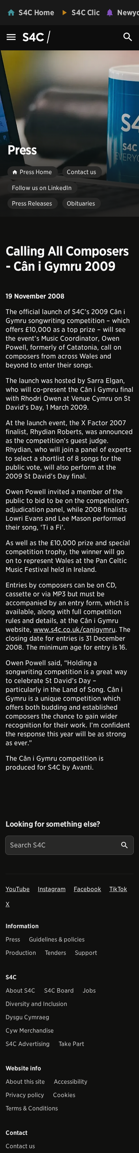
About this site (25, 1081)
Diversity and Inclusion (36, 1003)
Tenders (55, 952)
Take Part (71, 1043)
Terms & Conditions (32, 1108)
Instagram (52, 889)
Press (13, 939)
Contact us (20, 1146)
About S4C (20, 990)
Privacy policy (25, 1095)
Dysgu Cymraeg (27, 1017)
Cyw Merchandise (30, 1030)
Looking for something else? (53, 824)
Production (21, 952)
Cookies (64, 1095)
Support (86, 952)
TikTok (118, 889)
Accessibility (70, 1081)
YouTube (18, 889)
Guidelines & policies (57, 939)
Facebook (87, 889)
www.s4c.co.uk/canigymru (74, 629)
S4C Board (59, 990)
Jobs (89, 990)
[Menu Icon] (11, 37)
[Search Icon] (128, 37)
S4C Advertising (28, 1043)
